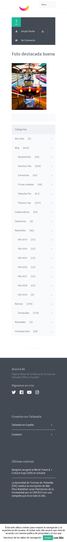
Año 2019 (22, 294)
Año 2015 (22, 258)
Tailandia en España (23, 425)
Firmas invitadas (26, 184)
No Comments (28, 40)
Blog (17, 147)
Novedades (20, 322)
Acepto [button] (48, 538)
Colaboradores (22, 212)
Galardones (20, 221)
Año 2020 (19, 138)
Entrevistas (23, 175)
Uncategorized (22, 331)
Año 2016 (22, 267)
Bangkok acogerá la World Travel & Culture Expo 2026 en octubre (31, 471)
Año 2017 (22, 276)
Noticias (19, 303)
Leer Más (59, 537)
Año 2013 (22, 239)
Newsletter (20, 230)
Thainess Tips (24, 202)
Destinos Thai (24, 166)
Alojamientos (24, 157)
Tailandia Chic (24, 193)
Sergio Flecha (28, 31)
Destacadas (23, 313)
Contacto (17, 434)
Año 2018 (22, 285)
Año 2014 (22, 248)
